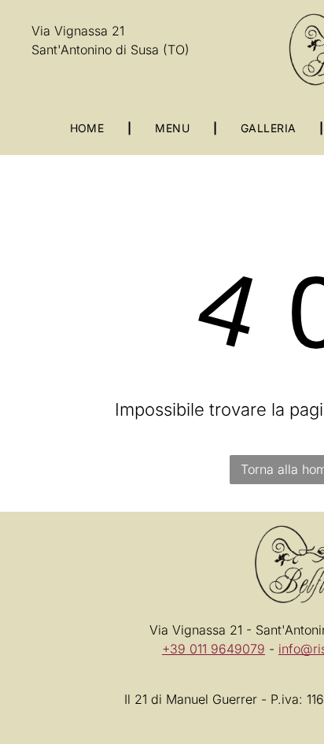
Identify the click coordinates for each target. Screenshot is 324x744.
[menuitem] (89, 128)
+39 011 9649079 (213, 649)
